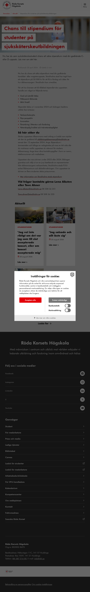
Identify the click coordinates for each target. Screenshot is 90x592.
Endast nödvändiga (59, 300)
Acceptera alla (30, 300)
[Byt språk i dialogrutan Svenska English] (72, 275)
